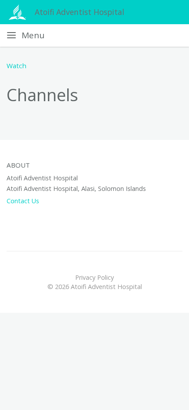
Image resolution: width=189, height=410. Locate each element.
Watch (16, 65)
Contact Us (23, 201)
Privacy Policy (94, 277)
